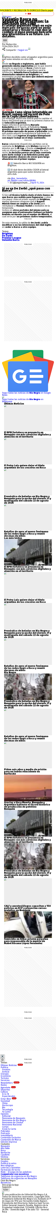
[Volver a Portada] (28, 14)
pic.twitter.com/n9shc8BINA (21, 180)
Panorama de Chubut (12, 1122)
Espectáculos (8, 1096)
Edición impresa (9, 1142)
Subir (5, 1189)
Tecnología (7, 1109)
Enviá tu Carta (9, 1129)
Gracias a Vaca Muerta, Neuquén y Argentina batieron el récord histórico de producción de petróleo (27, 804)
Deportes (6, 17)
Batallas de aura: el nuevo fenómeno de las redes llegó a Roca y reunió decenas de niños (26, 533)
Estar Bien (8, 1099)
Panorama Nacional (12, 1124)
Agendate (8, 1087)
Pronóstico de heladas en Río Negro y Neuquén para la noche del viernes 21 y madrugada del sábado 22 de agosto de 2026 (27, 499)
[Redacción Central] (5, 38)
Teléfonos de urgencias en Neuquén (19, 1178)
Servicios (5, 1080)
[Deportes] (4, 16)
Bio (3, 1107)
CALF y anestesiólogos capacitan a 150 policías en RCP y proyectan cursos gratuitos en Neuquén (27, 908)
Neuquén (5, 1146)
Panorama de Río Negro (14, 1120)
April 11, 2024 (37, 182)
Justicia (5, 1071)
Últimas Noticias (11, 1065)
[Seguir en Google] (3, 61)
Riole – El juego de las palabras (16, 1172)
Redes (4, 1085)
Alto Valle (5, 1148)
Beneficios (6, 1182)
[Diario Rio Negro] (3, 1192)
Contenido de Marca (11, 1139)
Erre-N (5, 1094)
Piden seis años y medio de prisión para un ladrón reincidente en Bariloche (25, 771)
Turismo (5, 1078)
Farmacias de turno (10, 1170)
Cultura (4, 1092)
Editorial (6, 1116)
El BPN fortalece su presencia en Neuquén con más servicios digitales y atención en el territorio (27, 434)
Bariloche (5, 1152)
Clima (4, 1103)
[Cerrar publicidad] (2, 1056)
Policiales (5, 1131)
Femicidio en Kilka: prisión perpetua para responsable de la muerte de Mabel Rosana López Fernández (26, 941)
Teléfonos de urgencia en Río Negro (19, 1176)
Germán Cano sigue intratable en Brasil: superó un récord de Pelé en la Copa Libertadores (27, 114)
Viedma (4, 1157)
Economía (6, 1076)
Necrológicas (7, 1165)
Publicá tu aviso (8, 1163)
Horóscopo (7, 1105)
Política (4, 1067)
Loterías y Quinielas (10, 1167)
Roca (3, 1150)
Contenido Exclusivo (11, 1137)
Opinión (5, 1114)
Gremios (6, 1069)
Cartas (5, 1127)
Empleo (4, 1161)
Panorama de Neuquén (13, 1118)
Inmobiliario (7, 1135)
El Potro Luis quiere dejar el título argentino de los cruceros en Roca (25, 466)
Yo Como (6, 1111)
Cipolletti (5, 1154)
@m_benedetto (19, 178)
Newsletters (10, 1083)
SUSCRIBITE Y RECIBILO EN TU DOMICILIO (26, 10)
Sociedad (5, 1101)
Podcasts (5, 1133)
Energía (5, 1074)
